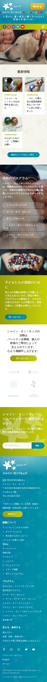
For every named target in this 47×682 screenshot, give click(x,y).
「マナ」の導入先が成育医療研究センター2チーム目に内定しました (34, 104)
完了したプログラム (15, 574)
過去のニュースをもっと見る (22, 155)
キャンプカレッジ (15, 218)
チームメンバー (10, 548)
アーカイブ (8, 557)
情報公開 (7, 553)
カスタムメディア (29, 677)
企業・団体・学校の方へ (14, 636)
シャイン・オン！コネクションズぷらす (24, 611)
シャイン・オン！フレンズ (19, 235)
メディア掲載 (12, 569)
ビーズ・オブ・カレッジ (18, 212)
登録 (37, 446)
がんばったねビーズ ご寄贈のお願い (11, 141)
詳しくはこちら (15, 317)
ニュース (10, 561)
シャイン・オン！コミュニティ (17, 603)
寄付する (11, 514)
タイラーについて (14, 532)
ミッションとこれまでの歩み (16, 527)
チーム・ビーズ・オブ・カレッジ (21, 599)
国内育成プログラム (12, 590)
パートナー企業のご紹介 (14, 540)
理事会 (6, 544)
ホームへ (7, 664)
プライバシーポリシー (13, 655)
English (6, 659)
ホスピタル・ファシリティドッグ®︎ (18, 586)
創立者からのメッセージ (17, 536)
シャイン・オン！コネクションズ (22, 227)
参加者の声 (8, 620)
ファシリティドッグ (16, 205)
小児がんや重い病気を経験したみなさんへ (22, 641)
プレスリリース (13, 565)
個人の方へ (8, 632)
